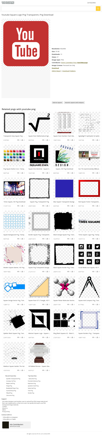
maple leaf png (10, 383)
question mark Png (33, 386)
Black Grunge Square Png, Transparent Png (67, 235)
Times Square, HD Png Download (14, 202)
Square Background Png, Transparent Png (16, 235)
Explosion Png (32, 383)
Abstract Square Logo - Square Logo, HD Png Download (46, 333)
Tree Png (30, 390)
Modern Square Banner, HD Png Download (17, 267)
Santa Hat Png (32, 388)
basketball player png (12, 388)
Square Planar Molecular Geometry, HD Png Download (71, 300)
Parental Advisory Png (34, 381)
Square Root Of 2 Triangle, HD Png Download (43, 300)
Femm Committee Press (69, 63)
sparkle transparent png (13, 379)
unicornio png (10, 395)
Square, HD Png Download (64, 169)
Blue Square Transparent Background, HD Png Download (71, 202)
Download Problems (69, 71)
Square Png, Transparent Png (39, 202)
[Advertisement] (76, 33)
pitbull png (9, 393)
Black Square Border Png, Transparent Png (67, 267)
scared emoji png (11, 390)
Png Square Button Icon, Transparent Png (16, 169)
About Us (5, 408)
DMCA (4, 410)
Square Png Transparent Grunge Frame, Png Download (46, 267)
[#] (25, 44)
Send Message (82, 63)
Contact (4, 406)
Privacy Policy (6, 411)
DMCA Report (56, 71)
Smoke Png (31, 393)
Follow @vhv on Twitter (9, 419)
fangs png (9, 386)
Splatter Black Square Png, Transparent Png (17, 333)
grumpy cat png (10, 381)
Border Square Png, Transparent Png (40, 235)
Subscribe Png (33, 379)
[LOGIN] (100, 3)
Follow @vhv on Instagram (10, 417)
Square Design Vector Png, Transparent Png (17, 300)
